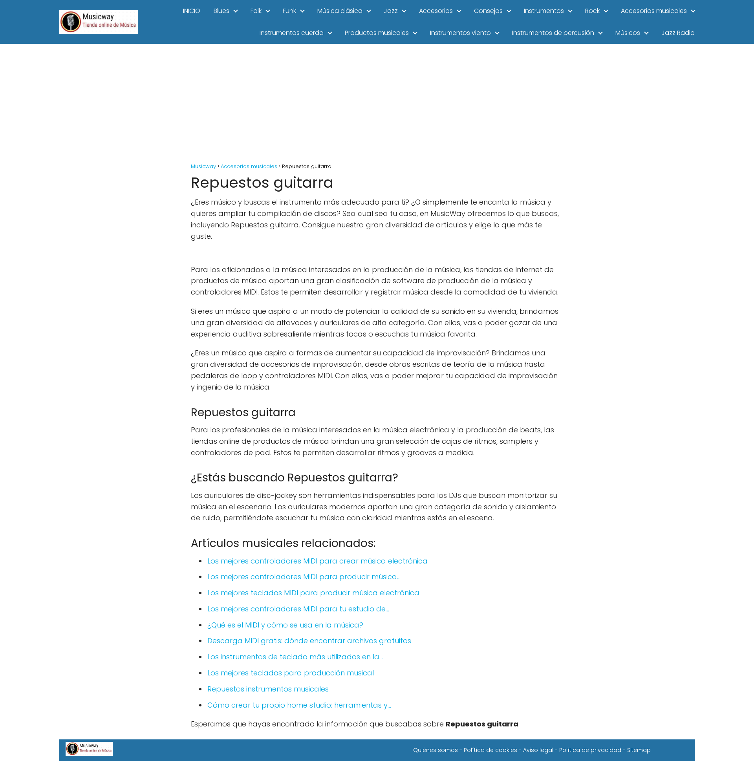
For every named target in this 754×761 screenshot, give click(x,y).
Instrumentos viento (460, 32)
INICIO (191, 10)
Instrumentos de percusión (553, 32)
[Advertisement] (377, 103)
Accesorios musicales (654, 10)
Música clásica (339, 10)
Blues (221, 10)
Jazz (391, 10)
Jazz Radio (678, 32)
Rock (592, 10)
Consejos (488, 10)
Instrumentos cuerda (292, 32)
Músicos (627, 32)
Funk (289, 10)
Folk (256, 10)
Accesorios (436, 10)
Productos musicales (377, 32)
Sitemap (639, 750)
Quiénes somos (435, 750)
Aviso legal (538, 750)
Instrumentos (544, 10)
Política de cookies (490, 750)
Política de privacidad (590, 750)
